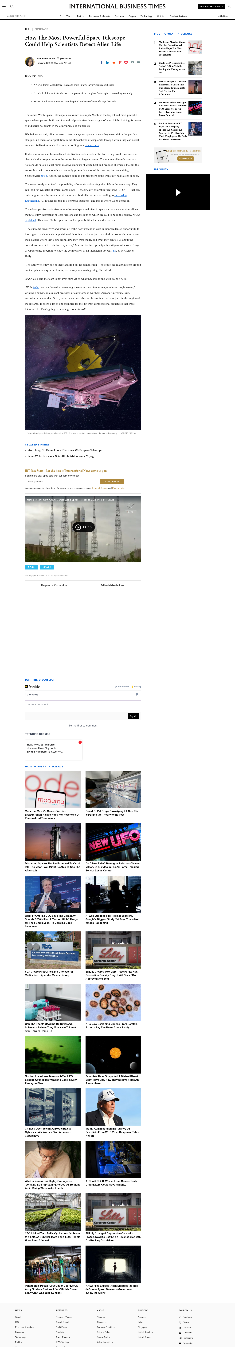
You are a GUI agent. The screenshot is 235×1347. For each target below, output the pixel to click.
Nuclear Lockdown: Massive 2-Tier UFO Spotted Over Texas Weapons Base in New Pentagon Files (51, 1080)
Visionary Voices (64, 1317)
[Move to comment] (138, 62)
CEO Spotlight (62, 1342)
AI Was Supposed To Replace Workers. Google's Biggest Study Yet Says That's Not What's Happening (112, 919)
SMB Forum (61, 1327)
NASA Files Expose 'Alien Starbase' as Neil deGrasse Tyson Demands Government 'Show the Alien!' (112, 1289)
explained (30, 220)
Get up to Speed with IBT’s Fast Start (183, 151)
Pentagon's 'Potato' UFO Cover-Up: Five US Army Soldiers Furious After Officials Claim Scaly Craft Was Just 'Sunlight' (51, 1289)
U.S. (60, 16)
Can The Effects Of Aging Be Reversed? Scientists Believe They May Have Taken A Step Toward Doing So (50, 1027)
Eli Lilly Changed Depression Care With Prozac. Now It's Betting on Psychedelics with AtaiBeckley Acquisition (113, 1237)
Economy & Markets (99, 16)
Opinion (161, 16)
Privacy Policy (118, 488)
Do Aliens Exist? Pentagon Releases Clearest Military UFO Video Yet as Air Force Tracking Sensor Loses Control (113, 867)
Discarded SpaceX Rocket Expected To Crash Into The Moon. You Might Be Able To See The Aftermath (53, 867)
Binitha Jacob (47, 58)
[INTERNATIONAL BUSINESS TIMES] (117, 6)
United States (144, 1337)
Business (119, 16)
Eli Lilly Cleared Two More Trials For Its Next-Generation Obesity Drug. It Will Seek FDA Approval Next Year (112, 975)
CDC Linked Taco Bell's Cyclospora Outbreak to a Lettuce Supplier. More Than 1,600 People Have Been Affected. (52, 1237)
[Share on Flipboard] (120, 62)
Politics (80, 16)
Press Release (63, 1337)
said (113, 250)
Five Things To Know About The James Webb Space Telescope (64, 450)
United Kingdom (145, 1332)
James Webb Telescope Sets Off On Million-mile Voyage (61, 456)
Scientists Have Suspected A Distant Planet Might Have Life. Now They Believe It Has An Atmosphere (112, 1080)
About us (101, 1317)
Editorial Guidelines (112, 585)
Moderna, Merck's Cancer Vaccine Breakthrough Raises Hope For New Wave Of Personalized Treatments (52, 815)
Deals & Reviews (178, 16)
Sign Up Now (185, 158)
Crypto (132, 16)
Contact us (102, 1322)
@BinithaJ (65, 58)
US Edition (223, 16)
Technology (146, 16)
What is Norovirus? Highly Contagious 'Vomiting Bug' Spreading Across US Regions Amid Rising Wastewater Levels (52, 1185)
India (140, 1322)
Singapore (142, 1327)
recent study (92, 145)
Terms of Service (100, 488)
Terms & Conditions (106, 1327)
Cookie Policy (103, 1337)
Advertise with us (105, 1342)
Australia (142, 1317)
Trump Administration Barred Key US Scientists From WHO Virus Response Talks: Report (112, 1132)
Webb (36, 287)
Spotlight (60, 1332)
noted (44, 175)
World (69, 16)
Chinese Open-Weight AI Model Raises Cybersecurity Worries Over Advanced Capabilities (48, 1132)
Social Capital (62, 1322)
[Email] (132, 62)
